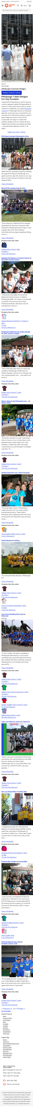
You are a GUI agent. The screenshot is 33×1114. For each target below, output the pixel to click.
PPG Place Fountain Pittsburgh (12, 136)
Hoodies (5, 1024)
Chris (27, 136)
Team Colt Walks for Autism (11, 722)
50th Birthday (7, 1049)
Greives (17, 540)
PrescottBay (23, 861)
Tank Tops (6, 1033)
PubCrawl (4, 616)
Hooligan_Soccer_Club (9, 943)
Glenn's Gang (6, 403)
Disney (5, 1040)
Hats (4, 1022)
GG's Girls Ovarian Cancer (10, 260)
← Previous (5, 1009)
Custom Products (7, 1092)
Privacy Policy (8, 1097)
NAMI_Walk (23, 792)
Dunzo (27, 473)
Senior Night (7, 1057)
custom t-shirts (25, 1095)
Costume (6, 1042)
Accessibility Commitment (11, 1099)
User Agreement (25, 1099)
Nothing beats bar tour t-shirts (12, 473)
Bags (4, 1016)
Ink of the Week (6, 1011)
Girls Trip (6, 1051)
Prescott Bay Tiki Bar (8, 861)
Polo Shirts (6, 1030)
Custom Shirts (7, 1018)
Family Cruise (7, 1047)
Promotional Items (19, 1092)
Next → (22, 1009)
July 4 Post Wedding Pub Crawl (12, 614)
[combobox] (16, 10)
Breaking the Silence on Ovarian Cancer (15, 258)
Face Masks (6, 1020)
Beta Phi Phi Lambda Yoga (10, 188)
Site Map (28, 1092)
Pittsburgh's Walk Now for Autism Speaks (15, 332)
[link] (10, 5)
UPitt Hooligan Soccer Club (11, 942)
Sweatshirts (7, 1032)
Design (11, 93)
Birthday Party (7, 1053)
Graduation (6, 1045)
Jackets (5, 1026)
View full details (7, 184)
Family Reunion (6, 540)
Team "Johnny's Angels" (11, 333)
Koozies (5, 1028)
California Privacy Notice (21, 1097)
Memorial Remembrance (11, 1043)
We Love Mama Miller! (9, 792)
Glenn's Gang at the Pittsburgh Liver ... (14, 401)
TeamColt (26, 722)
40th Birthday (7, 1055)
